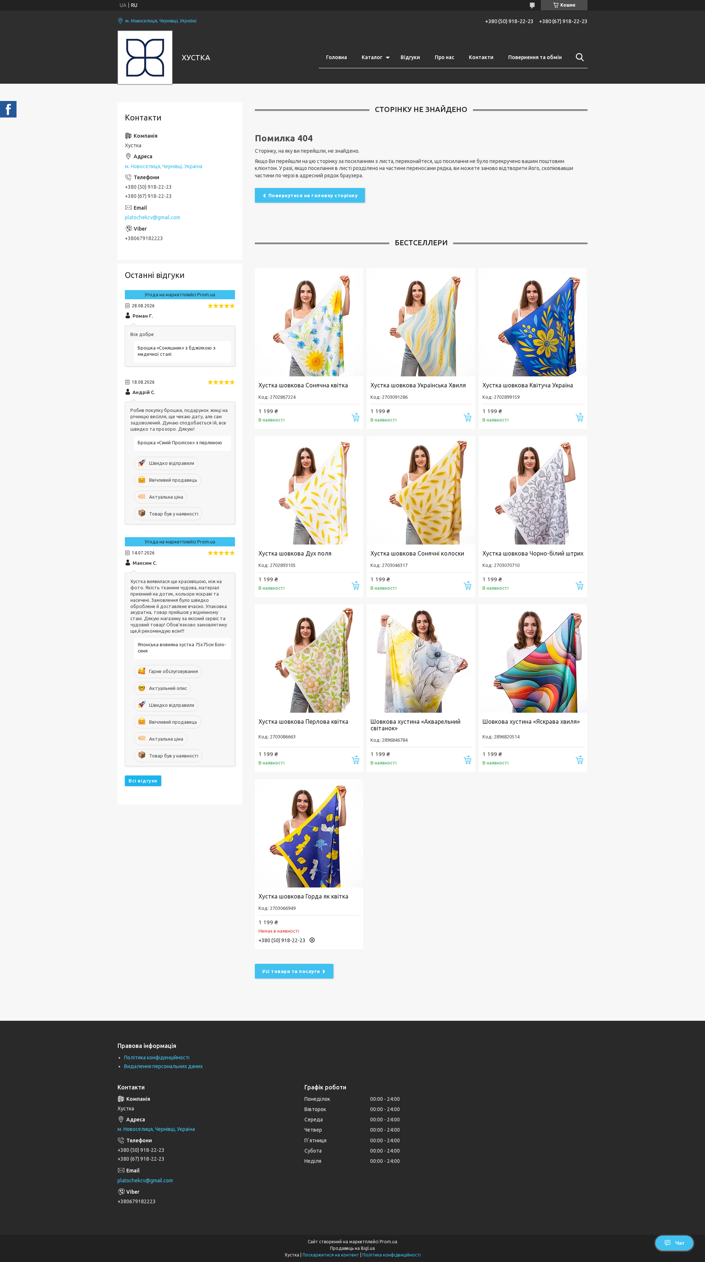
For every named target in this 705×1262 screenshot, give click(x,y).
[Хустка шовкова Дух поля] (309, 490)
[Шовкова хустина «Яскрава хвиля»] (533, 658)
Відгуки (410, 57)
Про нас (444, 57)
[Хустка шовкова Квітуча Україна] (533, 322)
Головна (336, 57)
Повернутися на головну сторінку (313, 195)
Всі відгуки (143, 780)
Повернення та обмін (535, 57)
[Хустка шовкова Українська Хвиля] (421, 322)
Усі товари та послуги (291, 971)
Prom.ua (388, 1241)
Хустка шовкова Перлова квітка (303, 721)
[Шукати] (578, 57)
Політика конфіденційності (156, 1057)
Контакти (481, 57)
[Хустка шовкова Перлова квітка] (309, 658)
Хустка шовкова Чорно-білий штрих (532, 553)
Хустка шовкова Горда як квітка (303, 896)
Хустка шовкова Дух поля (295, 553)
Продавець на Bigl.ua (352, 1248)
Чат (679, 1243)
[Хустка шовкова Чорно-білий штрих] (533, 490)
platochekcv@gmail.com (152, 217)
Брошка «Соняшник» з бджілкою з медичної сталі (177, 351)
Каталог (372, 57)
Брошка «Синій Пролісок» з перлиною (180, 442)
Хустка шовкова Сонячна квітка (303, 385)
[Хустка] (145, 57)
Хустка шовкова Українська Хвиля (418, 385)
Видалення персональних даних (163, 1066)
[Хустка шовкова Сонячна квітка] (309, 322)
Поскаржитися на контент (331, 1254)
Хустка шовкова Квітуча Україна (527, 385)
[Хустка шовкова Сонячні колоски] (421, 490)
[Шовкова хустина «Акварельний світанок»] (421, 658)
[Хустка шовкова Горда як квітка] (309, 833)
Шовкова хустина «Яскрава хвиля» (531, 721)
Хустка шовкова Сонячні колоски (417, 553)
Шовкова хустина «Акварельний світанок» (415, 724)
